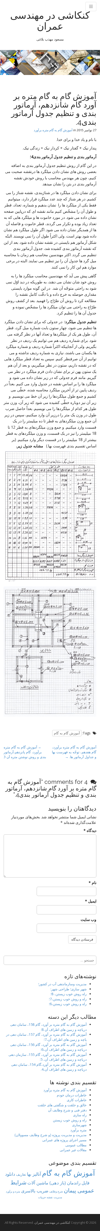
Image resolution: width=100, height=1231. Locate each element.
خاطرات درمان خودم (72, 1095)
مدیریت (58, 1197)
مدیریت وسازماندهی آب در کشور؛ (62, 984)
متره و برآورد (13, 1191)
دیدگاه (89, 830)
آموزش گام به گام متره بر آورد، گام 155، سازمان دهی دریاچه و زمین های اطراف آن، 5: (47, 1057)
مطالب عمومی (76, 1145)
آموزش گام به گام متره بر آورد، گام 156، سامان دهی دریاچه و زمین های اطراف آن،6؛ (48, 1047)
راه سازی (80, 1115)
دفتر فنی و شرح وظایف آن (67, 1110)
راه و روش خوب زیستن (70, 1120)
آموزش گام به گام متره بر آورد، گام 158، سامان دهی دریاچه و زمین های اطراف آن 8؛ (48, 1027)
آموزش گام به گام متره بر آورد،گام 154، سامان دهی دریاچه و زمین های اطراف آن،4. (49, 1067)
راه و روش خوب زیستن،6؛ (68, 1003)
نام (92, 882)
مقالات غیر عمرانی (73, 1150)
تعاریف (21, 1174)
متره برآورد (78, 1130)
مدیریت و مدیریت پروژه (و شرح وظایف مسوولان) (51, 1135)
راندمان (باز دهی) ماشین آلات (54, 1183)
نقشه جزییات (45, 1197)
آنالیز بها (34, 1174)
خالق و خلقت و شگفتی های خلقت (62, 1105)
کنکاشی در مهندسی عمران (50, 20)
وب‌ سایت (88, 919)
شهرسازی (79, 1125)
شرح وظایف (56, 1191)
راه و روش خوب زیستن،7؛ (68, 999)
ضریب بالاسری (34, 1191)
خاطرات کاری (77, 1100)
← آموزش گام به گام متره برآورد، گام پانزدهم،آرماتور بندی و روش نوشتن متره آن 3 (25, 752)
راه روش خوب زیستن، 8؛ (68, 994)
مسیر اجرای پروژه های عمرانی (64, 1140)
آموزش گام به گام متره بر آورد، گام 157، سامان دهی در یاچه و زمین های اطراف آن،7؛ (46, 1037)
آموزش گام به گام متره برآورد (53, 130)
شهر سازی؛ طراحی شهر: (68, 989)
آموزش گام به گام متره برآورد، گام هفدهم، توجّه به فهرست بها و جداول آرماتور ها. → (74, 752)
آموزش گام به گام (67, 733)
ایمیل (90, 901)
